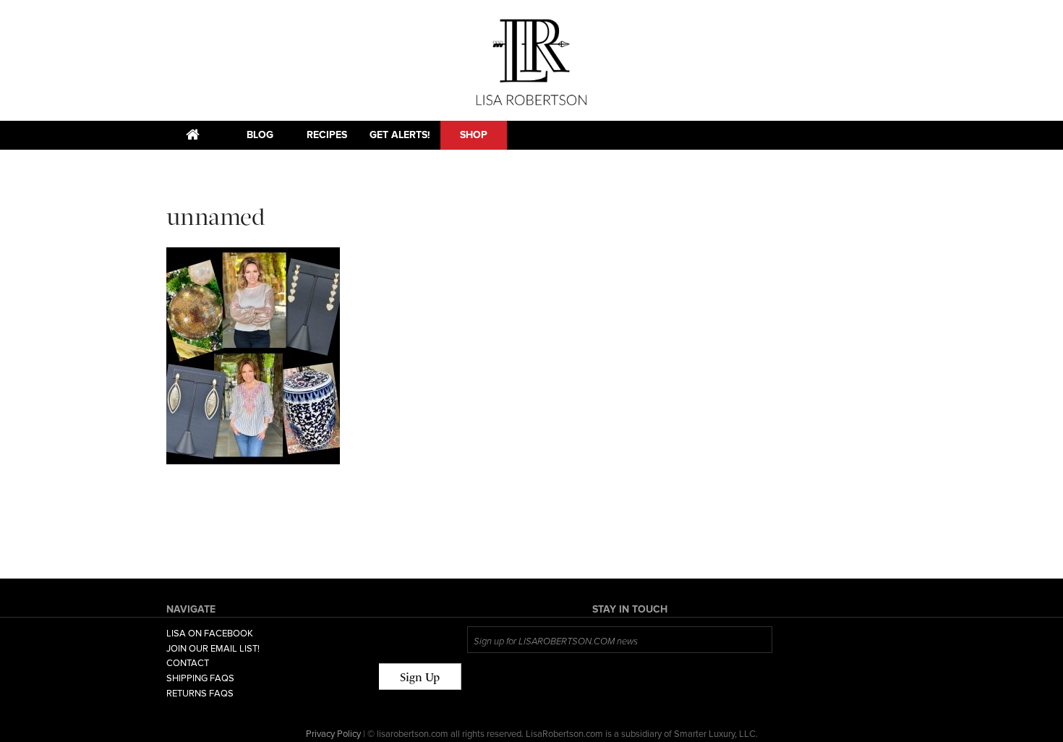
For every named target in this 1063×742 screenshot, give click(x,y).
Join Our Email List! (213, 648)
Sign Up (420, 677)
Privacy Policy (333, 734)
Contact (187, 663)
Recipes (327, 135)
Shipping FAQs (200, 678)
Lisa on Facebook (209, 633)
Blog (260, 135)
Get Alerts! (400, 135)
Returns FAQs (200, 693)
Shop (473, 135)
